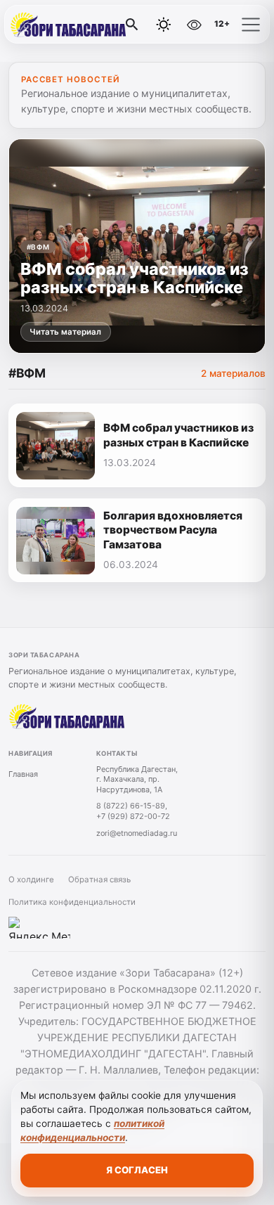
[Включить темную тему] (163, 24)
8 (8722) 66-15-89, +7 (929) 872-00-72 (133, 811)
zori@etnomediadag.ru (136, 833)
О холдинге (31, 879)
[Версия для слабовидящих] (194, 25)
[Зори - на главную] (69, 24)
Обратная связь (99, 879)
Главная (23, 774)
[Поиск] (132, 24)
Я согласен (137, 1169)
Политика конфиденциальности (72, 902)
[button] (250, 24)
